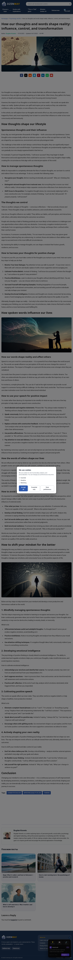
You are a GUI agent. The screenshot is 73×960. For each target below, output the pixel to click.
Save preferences (47, 488)
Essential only (34, 488)
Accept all (23, 488)
